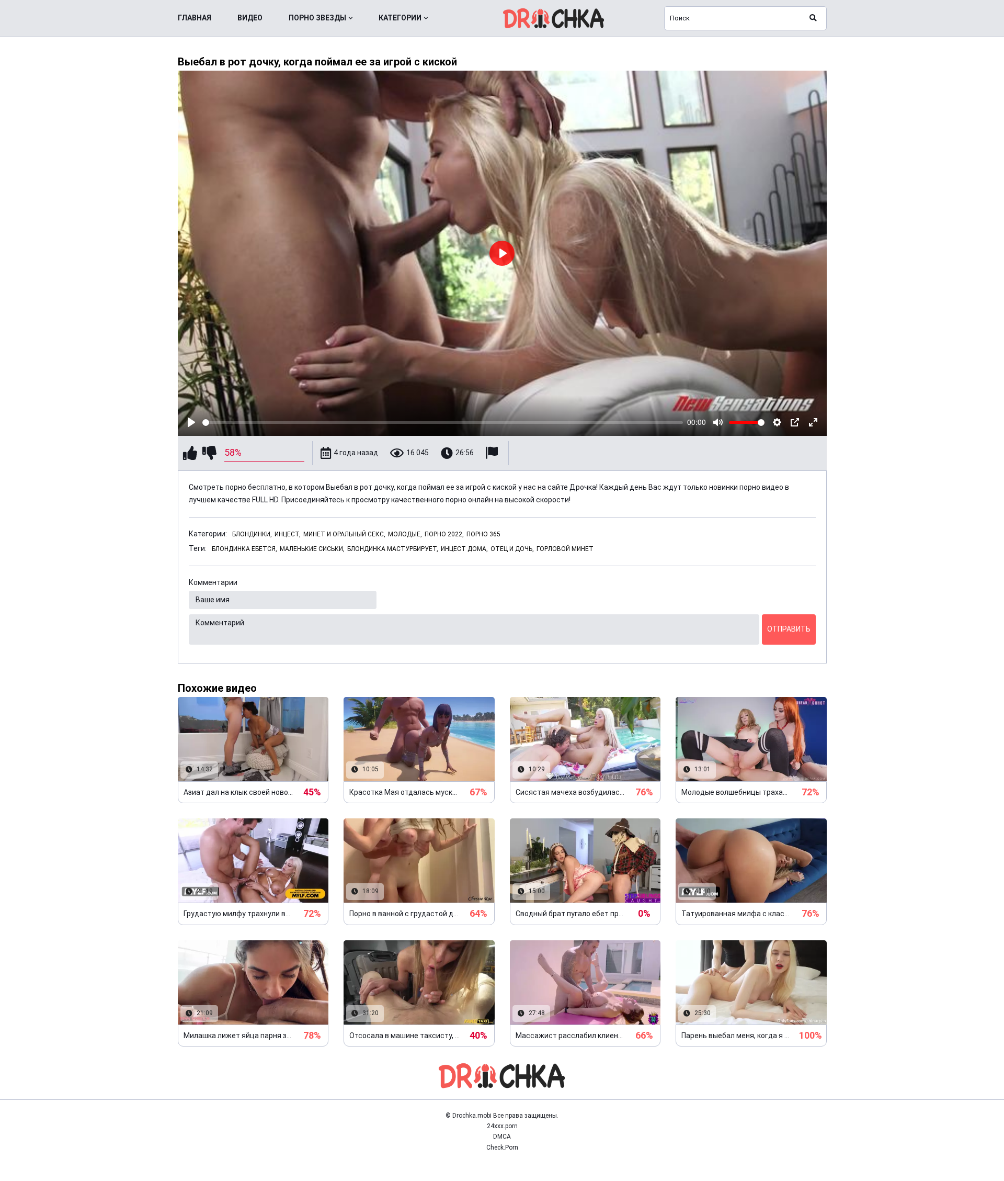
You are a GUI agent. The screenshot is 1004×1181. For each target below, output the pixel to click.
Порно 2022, (444, 534)
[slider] (442, 423)
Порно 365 (483, 534)
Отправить (789, 629)
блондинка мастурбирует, (392, 549)
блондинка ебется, (244, 549)
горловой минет (565, 549)
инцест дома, (464, 549)
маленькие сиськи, (312, 549)
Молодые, (405, 534)
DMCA (502, 1136)
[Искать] (813, 18)
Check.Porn (502, 1147)
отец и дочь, (512, 549)
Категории (400, 18)
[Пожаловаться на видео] (493, 453)
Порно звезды (317, 18)
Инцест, (288, 534)
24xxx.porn (502, 1126)
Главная (194, 18)
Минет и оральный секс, (344, 534)
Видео (250, 18)
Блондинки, (252, 534)
